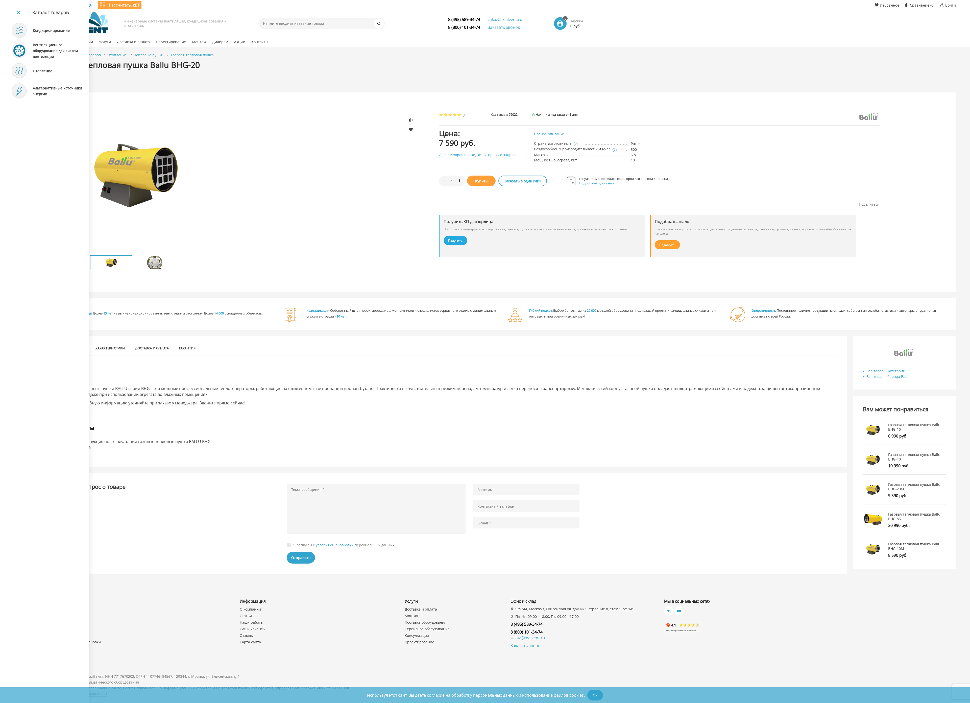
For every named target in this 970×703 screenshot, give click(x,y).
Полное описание (549, 134)
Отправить (300, 557)
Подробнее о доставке (596, 183)
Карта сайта (250, 642)
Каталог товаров (50, 12)
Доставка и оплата (152, 348)
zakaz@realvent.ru (505, 19)
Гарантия (187, 348)
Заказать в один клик (522, 181)
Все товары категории (885, 371)
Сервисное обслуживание (427, 628)
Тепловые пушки (149, 55)
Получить (455, 240)
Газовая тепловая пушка (192, 55)
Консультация (417, 635)
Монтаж (412, 615)
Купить (481, 181)
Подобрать (667, 245)
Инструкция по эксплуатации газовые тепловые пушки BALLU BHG (145, 441)
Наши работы (251, 622)
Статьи (246, 615)
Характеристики (110, 348)
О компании (250, 609)
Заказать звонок (504, 27)
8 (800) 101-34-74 (464, 27)
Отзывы (247, 635)
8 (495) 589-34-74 (464, 19)
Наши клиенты (252, 628)
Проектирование (419, 642)
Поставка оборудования (425, 622)
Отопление (117, 55)
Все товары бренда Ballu (888, 376)
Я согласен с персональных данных (343, 545)
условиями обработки (335, 545)
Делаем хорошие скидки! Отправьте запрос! (477, 154)
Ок (595, 695)
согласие (436, 695)
